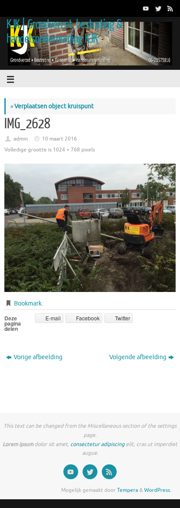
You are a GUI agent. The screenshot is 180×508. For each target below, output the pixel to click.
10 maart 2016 (59, 138)
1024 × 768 (66, 149)
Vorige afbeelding (38, 357)
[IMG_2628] (90, 228)
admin (21, 138)
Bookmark (28, 303)
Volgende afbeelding (137, 357)
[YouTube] (145, 8)
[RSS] (169, 8)
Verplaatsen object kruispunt (52, 106)
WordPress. (157, 490)
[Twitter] (157, 8)
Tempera (127, 490)
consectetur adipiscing (97, 444)
